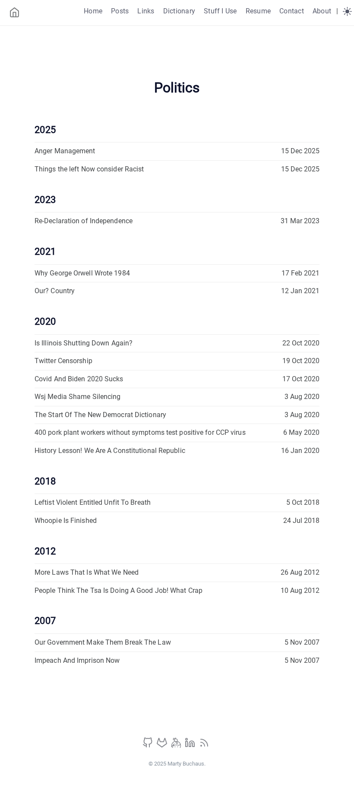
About (322, 11)
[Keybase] (177, 745)
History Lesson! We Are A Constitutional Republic (110, 450)
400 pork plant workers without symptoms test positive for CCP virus (140, 432)
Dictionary (179, 11)
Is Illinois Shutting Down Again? (84, 343)
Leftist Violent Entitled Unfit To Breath (93, 502)
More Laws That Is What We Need (87, 572)
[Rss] (204, 745)
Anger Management (65, 151)
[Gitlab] (163, 745)
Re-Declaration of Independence (84, 221)
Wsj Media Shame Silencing (78, 396)
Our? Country (55, 291)
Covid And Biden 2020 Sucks (79, 379)
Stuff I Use (220, 11)
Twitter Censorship (63, 361)
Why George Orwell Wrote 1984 (82, 273)
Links (145, 11)
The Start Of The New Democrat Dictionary (100, 415)
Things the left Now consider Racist (89, 169)
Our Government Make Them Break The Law (103, 642)
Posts (120, 11)
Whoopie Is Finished (66, 520)
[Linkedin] (191, 745)
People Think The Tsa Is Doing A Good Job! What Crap (118, 590)
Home (93, 11)
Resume (258, 11)
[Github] (148, 745)
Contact (291, 11)
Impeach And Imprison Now (77, 660)
